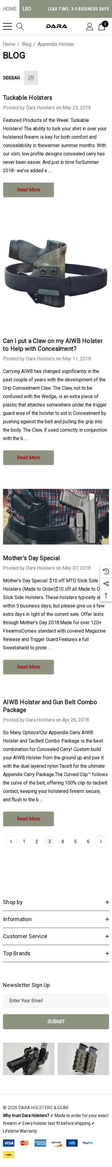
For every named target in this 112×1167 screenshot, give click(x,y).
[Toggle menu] (7, 26)
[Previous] (11, 841)
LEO (26, 9)
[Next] (101, 841)
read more (28, 190)
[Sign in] (89, 26)
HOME (9, 9)
